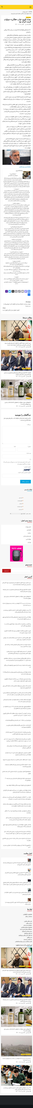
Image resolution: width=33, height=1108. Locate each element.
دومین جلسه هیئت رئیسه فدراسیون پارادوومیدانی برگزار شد (17, 666)
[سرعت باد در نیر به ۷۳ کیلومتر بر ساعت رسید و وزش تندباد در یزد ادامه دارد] (16, 1046)
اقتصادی (29, 530)
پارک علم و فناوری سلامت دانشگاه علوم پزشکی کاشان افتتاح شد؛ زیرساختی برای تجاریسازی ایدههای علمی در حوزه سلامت (17, 884)
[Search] (2, 7)
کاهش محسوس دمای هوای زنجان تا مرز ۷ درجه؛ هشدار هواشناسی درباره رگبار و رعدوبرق (18, 754)
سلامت (29, 533)
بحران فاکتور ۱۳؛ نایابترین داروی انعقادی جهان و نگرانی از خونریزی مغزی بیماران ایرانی (18, 874)
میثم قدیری (27, 24)
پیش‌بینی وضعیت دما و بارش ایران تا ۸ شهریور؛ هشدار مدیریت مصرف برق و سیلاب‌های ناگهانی (18, 733)
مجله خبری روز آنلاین (25, 166)
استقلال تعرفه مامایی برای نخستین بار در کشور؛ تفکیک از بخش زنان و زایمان (17, 893)
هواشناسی (28, 539)
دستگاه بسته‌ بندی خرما (26, 929)
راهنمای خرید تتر (27, 925)
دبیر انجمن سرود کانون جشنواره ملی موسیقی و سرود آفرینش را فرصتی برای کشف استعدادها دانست (17, 344)
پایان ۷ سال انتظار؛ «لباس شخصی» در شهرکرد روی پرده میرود (17, 760)
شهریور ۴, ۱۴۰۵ (21, 347)
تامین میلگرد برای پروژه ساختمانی (23, 941)
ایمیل (29, 446)
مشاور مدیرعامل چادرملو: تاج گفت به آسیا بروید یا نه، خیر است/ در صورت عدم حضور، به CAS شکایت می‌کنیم (17, 740)
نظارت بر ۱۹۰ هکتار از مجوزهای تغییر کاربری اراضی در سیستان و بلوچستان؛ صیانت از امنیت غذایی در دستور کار (17, 798)
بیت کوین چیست (28, 939)
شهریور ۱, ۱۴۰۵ (21, 406)
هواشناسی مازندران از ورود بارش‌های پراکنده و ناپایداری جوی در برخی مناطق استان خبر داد (17, 618)
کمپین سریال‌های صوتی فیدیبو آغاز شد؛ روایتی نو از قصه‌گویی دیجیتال (19, 747)
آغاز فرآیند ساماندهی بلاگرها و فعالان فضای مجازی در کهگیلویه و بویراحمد (18, 726)
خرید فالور (29, 937)
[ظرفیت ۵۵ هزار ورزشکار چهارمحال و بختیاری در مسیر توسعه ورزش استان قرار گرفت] (16, 360)
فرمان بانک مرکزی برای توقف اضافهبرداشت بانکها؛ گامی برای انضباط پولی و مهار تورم (17, 687)
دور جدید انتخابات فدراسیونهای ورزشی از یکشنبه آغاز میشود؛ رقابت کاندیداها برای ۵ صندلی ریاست (18, 819)
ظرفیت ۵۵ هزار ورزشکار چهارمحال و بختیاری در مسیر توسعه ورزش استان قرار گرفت (17, 373)
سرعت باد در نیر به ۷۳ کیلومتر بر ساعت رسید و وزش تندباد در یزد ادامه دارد (16, 604)
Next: (10, 309)
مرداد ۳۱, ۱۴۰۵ (21, 1062)
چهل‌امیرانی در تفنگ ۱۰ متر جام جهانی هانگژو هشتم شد (18, 720)
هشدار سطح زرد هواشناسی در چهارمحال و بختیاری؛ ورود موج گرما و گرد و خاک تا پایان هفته (17, 826)
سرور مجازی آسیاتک (27, 931)
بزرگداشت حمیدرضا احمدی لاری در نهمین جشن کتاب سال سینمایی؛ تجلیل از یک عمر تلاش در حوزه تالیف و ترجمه (17, 833)
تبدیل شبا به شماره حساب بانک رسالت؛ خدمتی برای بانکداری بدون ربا (16, 839)
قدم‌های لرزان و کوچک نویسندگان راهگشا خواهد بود (18, 785)
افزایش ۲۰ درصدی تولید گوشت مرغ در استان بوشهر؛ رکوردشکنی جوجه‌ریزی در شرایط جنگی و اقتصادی (18, 652)
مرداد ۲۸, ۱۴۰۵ (21, 1091)
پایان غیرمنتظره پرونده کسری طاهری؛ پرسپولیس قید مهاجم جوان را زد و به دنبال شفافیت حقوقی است (17, 805)
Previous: (17, 304)
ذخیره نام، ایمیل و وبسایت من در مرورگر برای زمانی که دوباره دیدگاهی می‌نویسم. (16, 463)
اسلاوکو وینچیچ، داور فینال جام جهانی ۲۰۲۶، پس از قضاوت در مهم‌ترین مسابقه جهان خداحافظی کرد (17, 707)
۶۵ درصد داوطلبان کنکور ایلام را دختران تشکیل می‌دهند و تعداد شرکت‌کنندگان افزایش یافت (17, 611)
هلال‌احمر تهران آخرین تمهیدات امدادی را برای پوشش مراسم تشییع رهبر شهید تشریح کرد (17, 864)
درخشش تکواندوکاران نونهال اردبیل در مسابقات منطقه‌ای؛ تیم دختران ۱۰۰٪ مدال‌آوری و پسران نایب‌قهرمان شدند (17, 659)
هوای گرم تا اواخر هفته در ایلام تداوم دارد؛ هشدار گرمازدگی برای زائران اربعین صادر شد (17, 701)
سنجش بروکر (28, 916)
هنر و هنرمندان (22, 339)
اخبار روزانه (28, 17)
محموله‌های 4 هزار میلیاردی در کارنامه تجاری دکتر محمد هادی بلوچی (16, 772)
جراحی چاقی (29, 923)
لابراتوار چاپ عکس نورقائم (25, 935)
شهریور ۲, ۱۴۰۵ (21, 376)
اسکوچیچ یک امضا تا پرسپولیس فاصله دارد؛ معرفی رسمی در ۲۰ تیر (17, 846)
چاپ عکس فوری (28, 921)
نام (14, 446)
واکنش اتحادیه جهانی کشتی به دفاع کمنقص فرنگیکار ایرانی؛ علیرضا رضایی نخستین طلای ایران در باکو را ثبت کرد (17, 694)
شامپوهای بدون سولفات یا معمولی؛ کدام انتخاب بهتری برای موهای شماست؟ (18, 403)
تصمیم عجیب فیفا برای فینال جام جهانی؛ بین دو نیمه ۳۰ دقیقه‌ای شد (18, 779)
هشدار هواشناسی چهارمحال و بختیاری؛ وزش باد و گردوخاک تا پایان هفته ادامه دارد (17, 673)
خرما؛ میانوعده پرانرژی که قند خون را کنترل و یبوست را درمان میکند (18, 903)
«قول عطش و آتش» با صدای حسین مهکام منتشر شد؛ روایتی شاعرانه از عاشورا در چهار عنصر (17, 639)
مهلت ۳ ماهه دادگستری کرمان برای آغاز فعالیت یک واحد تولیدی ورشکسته (18, 766)
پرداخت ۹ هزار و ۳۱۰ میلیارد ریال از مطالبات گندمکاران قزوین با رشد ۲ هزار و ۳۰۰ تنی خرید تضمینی (17, 714)
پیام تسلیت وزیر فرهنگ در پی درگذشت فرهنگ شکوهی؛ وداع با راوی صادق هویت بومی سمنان (17, 680)
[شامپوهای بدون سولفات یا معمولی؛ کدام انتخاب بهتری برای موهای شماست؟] (16, 390)
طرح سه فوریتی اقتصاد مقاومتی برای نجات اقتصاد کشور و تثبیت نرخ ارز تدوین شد (17, 632)
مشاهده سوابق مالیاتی (26, 927)
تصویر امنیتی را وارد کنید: (24, 472)
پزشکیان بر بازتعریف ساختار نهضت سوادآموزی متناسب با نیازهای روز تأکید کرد (17, 625)
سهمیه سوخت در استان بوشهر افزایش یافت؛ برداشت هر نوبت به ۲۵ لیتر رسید (18, 646)
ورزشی (24, 368)
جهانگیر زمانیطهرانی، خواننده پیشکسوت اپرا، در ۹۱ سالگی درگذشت (18, 812)
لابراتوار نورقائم (28, 933)
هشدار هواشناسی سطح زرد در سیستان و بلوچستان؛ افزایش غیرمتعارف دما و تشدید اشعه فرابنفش (17, 791)
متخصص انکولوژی (27, 914)
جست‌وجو (28, 565)
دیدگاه (29, 425)
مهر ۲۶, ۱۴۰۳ (20, 24)
